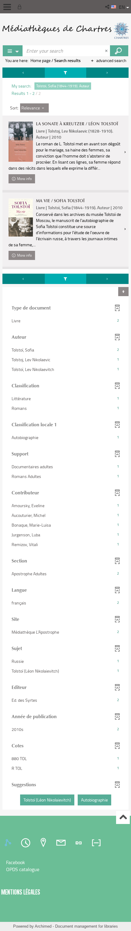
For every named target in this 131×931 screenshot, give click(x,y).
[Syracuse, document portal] (65, 30)
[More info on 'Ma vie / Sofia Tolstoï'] (21, 218)
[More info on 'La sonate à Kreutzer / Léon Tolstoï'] (21, 142)
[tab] (9, 843)
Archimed (43, 926)
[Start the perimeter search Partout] (119, 50)
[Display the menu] (7, 7)
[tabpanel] (65, 439)
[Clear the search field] (107, 50)
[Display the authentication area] (21, 6)
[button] (107, 6)
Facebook (15, 862)
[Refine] (65, 72)
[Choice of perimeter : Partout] (13, 50)
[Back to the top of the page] (123, 817)
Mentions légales (20, 892)
